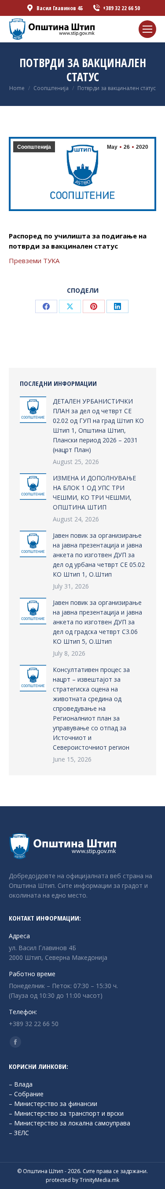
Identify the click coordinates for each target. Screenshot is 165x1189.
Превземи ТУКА (34, 260)
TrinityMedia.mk (99, 1180)
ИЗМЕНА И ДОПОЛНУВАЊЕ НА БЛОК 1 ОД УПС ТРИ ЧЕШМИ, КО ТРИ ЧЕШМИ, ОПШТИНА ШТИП (94, 492)
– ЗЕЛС (19, 1133)
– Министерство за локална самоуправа (69, 1123)
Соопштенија (34, 147)
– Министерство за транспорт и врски (66, 1113)
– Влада (21, 1084)
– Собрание (26, 1094)
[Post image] (33, 409)
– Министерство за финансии (53, 1103)
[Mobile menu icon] (147, 29)
